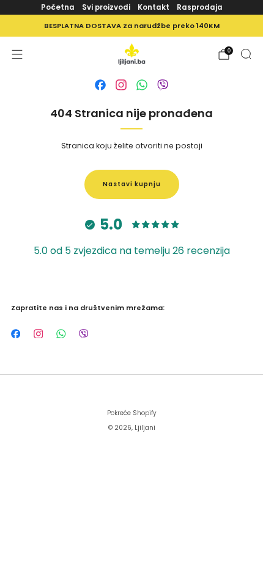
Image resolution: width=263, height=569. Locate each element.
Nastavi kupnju (132, 184)
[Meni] (17, 54)
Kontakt (153, 7)
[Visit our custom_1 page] (100, 84)
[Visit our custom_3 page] (142, 84)
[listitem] (131, 26)
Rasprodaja (200, 7)
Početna (58, 7)
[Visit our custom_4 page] (162, 84)
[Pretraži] (246, 54)
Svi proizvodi (106, 7)
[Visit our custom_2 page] (121, 84)
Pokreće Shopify (132, 413)
